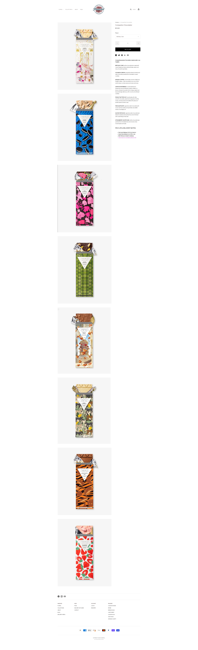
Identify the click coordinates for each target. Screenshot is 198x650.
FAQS (81, 9)
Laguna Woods (112, 605)
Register (93, 608)
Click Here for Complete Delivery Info (127, 137)
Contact (76, 610)
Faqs (75, 605)
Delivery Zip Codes (79, 608)
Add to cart (128, 49)
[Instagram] (62, 596)
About (76, 9)
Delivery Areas (61, 614)
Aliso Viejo (111, 616)
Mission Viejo (111, 610)
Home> (117, 22)
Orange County (112, 618)
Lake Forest (111, 612)
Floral (60, 9)
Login (134, 9)
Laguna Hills (111, 614)
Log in (92, 605)
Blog (59, 612)
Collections (68, 9)
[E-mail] (65, 596)
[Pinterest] (58, 596)
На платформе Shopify (99, 639)
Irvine (109, 608)
